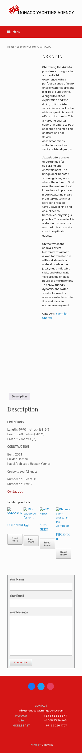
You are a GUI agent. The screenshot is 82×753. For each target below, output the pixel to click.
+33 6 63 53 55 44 (55, 715)
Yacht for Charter (27, 46)
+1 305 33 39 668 (55, 720)
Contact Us (15, 491)
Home (10, 46)
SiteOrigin (47, 744)
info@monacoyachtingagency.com (41, 710)
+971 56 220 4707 (55, 725)
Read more (15, 539)
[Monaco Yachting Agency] (41, 9)
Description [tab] (19, 396)
